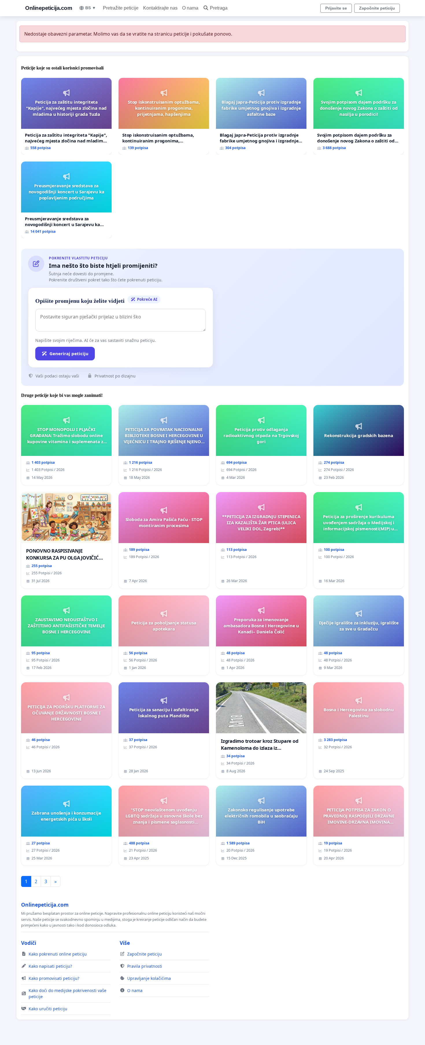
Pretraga (219, 8)
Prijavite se (336, 8)
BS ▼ (90, 8)
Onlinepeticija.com (48, 8)
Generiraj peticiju (68, 353)
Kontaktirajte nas (160, 8)
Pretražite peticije (120, 8)
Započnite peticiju (377, 8)
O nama (190, 8)
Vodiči (28, 942)
